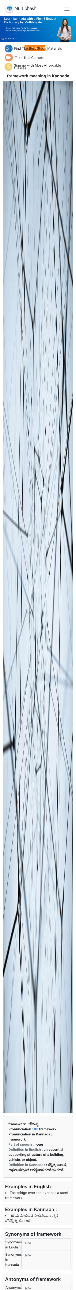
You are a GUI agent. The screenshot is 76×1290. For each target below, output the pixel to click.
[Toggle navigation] (67, 9)
